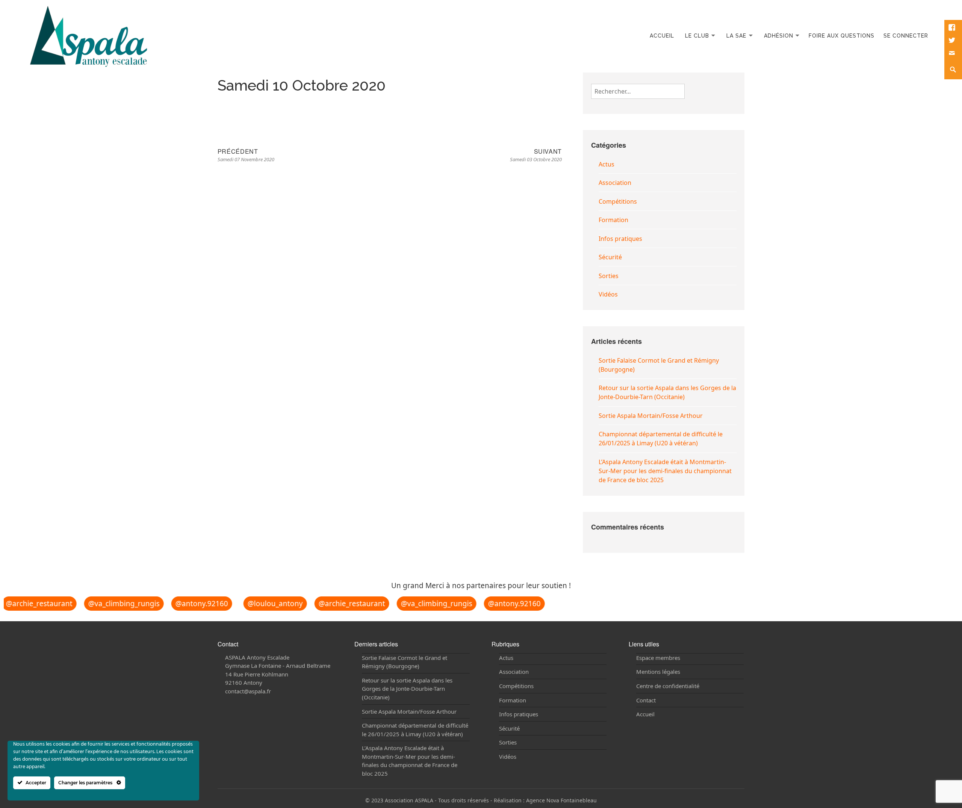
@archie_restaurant (346, 603)
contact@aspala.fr (248, 691)
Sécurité (610, 257)
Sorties (609, 276)
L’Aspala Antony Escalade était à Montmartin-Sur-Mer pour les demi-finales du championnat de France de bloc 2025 (665, 471)
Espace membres (658, 657)
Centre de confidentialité (667, 686)
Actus (606, 164)
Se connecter (905, 36)
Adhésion (778, 36)
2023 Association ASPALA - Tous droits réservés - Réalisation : (448, 800)
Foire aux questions (841, 36)
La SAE (736, 36)
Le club (697, 36)
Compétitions (618, 201)
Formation (613, 220)
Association (615, 183)
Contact (646, 700)
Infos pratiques (620, 239)
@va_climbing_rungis (118, 603)
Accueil (662, 36)
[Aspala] (88, 36)
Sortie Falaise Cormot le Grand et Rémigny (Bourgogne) (404, 662)
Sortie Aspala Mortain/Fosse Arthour (651, 416)
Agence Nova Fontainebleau (561, 800)
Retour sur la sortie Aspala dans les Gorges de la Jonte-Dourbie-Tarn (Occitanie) (407, 688)
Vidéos (608, 294)
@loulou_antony (269, 603)
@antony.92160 (195, 603)
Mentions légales (658, 671)
